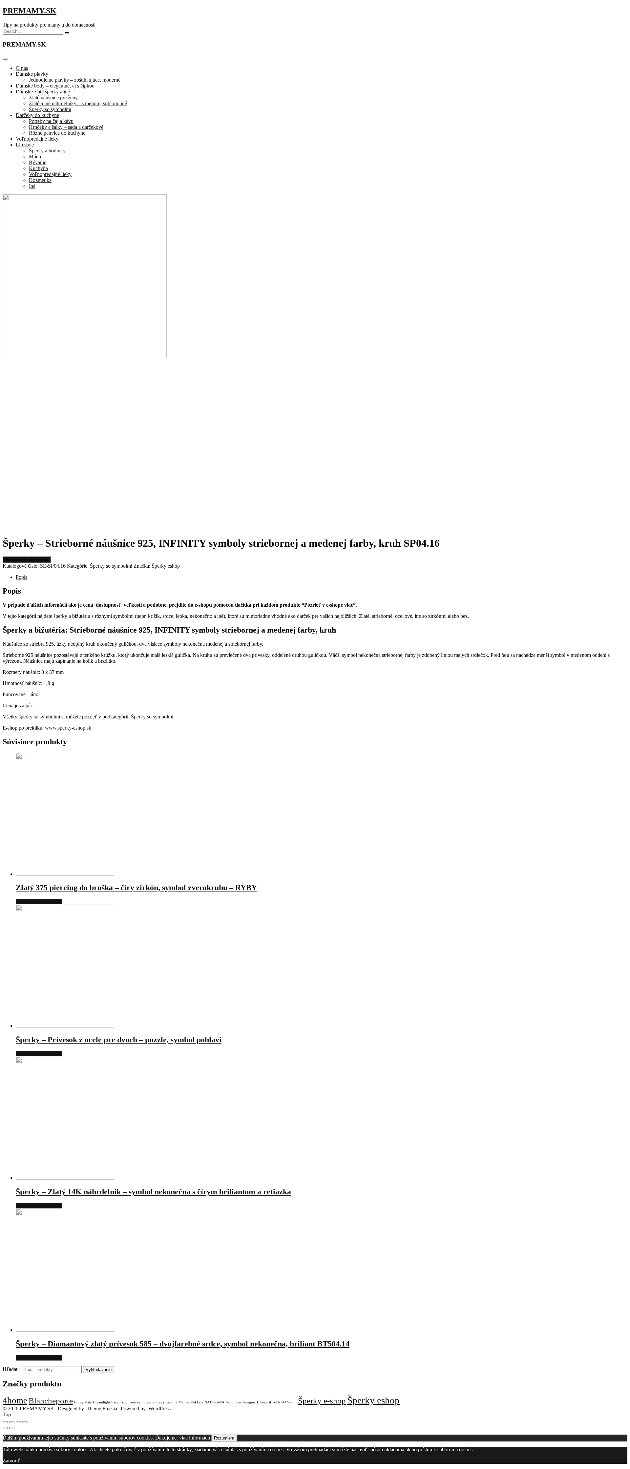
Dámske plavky (32, 74)
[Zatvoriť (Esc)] (5, 1422)
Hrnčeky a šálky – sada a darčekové (66, 127)
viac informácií (194, 1437)
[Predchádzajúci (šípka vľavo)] (5, 1428)
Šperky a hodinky (47, 150)
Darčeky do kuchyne (37, 115)
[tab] (321, 577)
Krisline (171, 1402)
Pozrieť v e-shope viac (26, 559)
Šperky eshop (166, 566)
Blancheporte (51, 1400)
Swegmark (251, 1402)
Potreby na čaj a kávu (51, 121)
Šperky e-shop (322, 1400)
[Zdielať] (11, 1422)
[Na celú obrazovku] (18, 1422)
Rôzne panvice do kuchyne (57, 133)
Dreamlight (101, 1402)
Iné (32, 186)
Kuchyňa (38, 168)
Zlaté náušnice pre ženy (53, 97)
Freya (160, 1402)
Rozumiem (224, 1438)
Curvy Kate (83, 1402)
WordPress (159, 1408)
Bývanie (37, 162)
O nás (22, 68)
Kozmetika (40, 180)
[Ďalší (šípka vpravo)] (11, 1428)
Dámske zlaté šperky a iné (43, 91)
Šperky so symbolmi (50, 109)
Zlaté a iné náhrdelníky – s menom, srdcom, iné (78, 103)
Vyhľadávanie (99, 1369)
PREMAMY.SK (29, 11)
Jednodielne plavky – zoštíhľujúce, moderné (74, 80)
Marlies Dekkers (190, 1402)
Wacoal (265, 1402)
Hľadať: (11, 1369)
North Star (234, 1402)
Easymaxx (119, 1402)
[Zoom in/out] (25, 1422)
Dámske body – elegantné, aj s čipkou (55, 85)
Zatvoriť (11, 1460)
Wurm (292, 1402)
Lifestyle (25, 144)
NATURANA (214, 1402)
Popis (21, 577)
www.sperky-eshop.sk (68, 728)
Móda (35, 156)
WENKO (279, 1402)
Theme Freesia (102, 1408)
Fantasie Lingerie (141, 1402)
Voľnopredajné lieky (37, 139)
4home (15, 1400)
